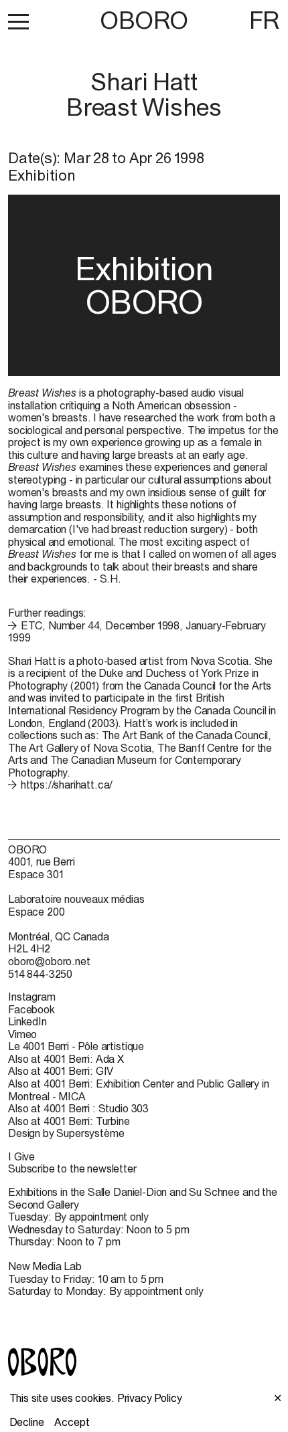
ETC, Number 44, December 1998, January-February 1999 (137, 631)
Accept (71, 1422)
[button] (18, 21)
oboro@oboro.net (49, 961)
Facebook (31, 1009)
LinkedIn (27, 1021)
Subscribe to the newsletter (72, 1168)
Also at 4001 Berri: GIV (60, 1071)
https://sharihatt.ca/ (67, 785)
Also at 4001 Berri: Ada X (66, 1059)
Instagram (32, 997)
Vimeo (22, 1034)
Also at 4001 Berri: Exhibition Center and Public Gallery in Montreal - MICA (138, 1090)
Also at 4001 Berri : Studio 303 (78, 1108)
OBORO (144, 20)
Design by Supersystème (66, 1133)
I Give (21, 1156)
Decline (26, 1422)
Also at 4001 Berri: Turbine (69, 1121)
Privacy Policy (149, 1398)
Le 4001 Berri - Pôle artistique (76, 1046)
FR (264, 20)
